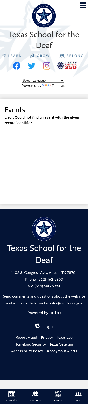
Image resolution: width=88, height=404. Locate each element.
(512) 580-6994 (47, 286)
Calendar (11, 400)
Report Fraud (26, 337)
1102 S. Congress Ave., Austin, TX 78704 (44, 272)
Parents (58, 400)
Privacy (47, 337)
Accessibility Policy (27, 351)
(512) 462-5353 (50, 279)
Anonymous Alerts (62, 351)
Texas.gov (65, 337)
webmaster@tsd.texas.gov (60, 303)
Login (44, 326)
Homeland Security (30, 344)
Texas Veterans (62, 344)
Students (35, 400)
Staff (78, 400)
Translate (59, 85)
